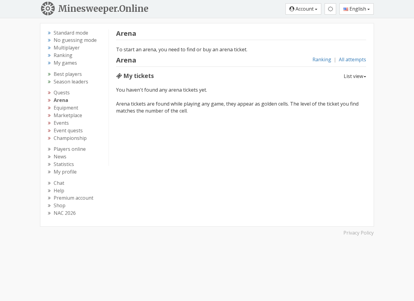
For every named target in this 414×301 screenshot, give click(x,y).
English (357, 8)
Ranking (321, 59)
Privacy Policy (358, 232)
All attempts (352, 59)
